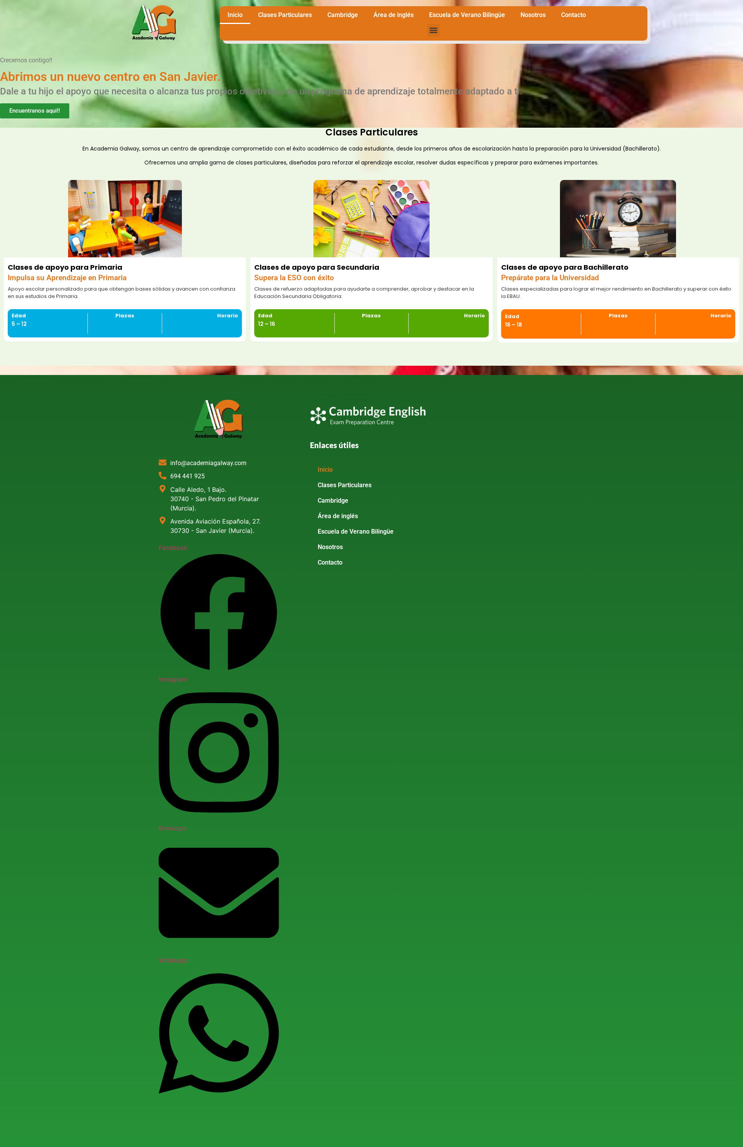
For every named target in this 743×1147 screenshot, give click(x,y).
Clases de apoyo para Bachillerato (564, 267)
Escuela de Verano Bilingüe (467, 15)
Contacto (573, 15)
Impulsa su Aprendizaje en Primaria (67, 278)
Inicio (235, 15)
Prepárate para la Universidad (550, 278)
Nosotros (533, 15)
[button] (433, 30)
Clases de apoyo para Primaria (65, 267)
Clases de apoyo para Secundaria (316, 267)
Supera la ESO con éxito (294, 278)
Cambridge (342, 15)
